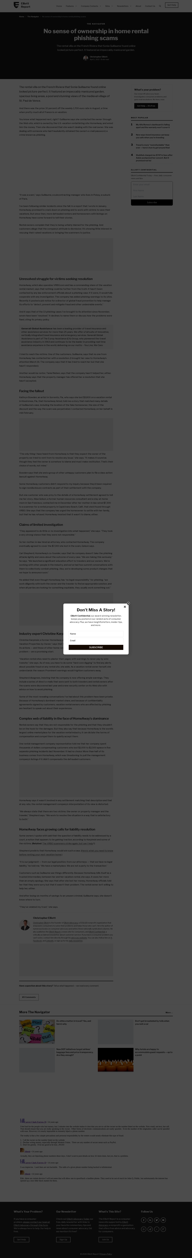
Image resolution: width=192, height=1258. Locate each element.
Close (128, 604)
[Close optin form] (125, 607)
